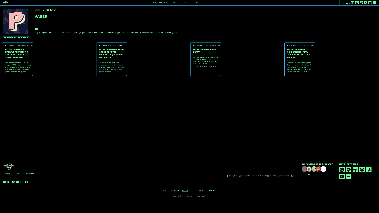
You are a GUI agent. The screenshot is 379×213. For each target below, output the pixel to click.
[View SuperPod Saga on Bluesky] (13, 182)
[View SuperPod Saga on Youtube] (4, 182)
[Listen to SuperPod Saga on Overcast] (355, 169)
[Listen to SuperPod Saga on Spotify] (357, 2)
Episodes (163, 3)
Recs (179, 3)
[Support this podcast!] (26, 182)
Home (155, 3)
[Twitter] (43, 10)
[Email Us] (22, 182)
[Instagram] (47, 10)
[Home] (6, 2)
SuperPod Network (24, 173)
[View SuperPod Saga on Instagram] (9, 182)
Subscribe (194, 3)
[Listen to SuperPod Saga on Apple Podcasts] (352, 2)
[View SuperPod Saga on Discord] (17, 182)
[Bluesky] (51, 10)
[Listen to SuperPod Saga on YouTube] (369, 2)
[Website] (55, 10)
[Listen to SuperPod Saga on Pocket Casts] (361, 2)
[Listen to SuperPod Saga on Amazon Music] (365, 2)
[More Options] (374, 2)
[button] (6, 45)
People (172, 3)
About (185, 3)
